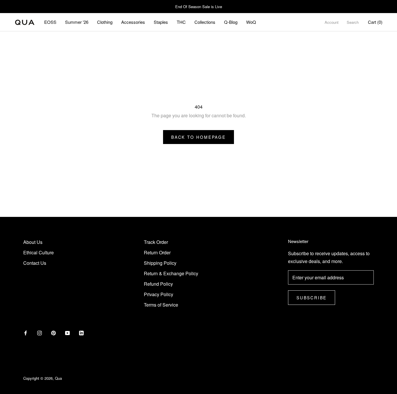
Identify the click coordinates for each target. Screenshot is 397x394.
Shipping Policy (160, 263)
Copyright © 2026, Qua (42, 378)
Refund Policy (158, 283)
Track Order (156, 242)
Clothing (104, 22)
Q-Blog (230, 22)
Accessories (133, 22)
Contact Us (34, 263)
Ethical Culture (38, 252)
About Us (32, 242)
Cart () (375, 22)
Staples (161, 22)
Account (332, 22)
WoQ (251, 22)
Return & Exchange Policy (171, 273)
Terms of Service (161, 304)
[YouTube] (67, 332)
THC (181, 22)
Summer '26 (76, 22)
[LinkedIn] (81, 332)
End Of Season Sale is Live (198, 6)
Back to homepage (198, 137)
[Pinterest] (53, 332)
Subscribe (311, 298)
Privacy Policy (158, 294)
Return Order (157, 252)
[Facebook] (25, 332)
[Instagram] (39, 332)
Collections (204, 22)
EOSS (50, 22)
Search (353, 22)
